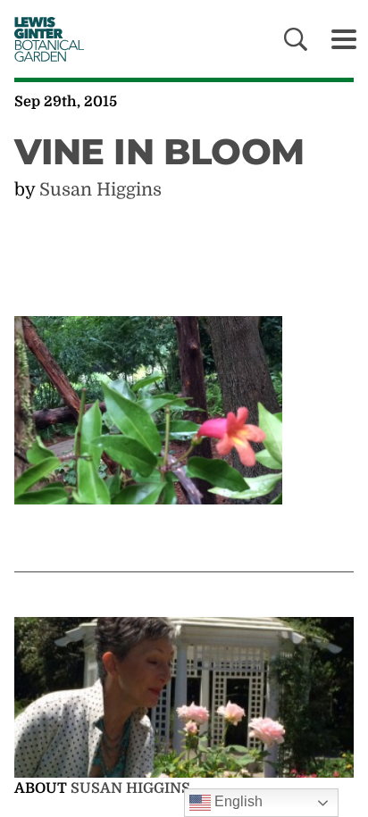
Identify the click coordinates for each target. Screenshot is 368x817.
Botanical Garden (44, 39)
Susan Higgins (100, 189)
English (237, 801)
